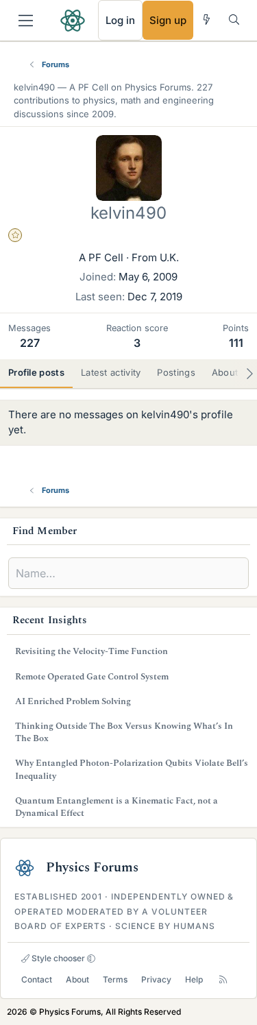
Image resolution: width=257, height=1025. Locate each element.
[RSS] (223, 979)
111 (236, 343)
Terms (115, 979)
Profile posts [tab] (36, 372)
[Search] (234, 19)
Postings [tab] (176, 372)
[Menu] (26, 20)
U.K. (169, 257)
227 (30, 343)
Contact (36, 979)
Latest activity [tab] (111, 372)
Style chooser (57, 958)
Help (194, 979)
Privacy (156, 979)
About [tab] (225, 372)
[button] (91, 958)
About (77, 979)
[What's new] (206, 19)
